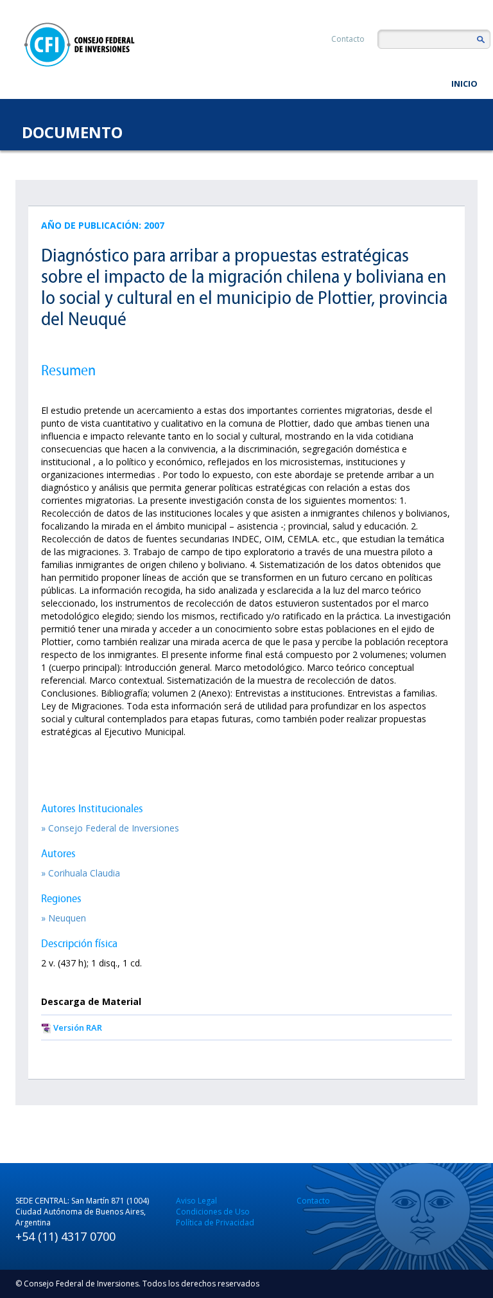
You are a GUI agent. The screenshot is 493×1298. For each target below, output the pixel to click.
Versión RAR (77, 1027)
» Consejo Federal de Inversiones (110, 828)
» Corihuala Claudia (80, 873)
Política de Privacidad (215, 1222)
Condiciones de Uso (213, 1211)
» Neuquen (63, 918)
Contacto (348, 38)
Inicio (464, 83)
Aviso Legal (196, 1200)
